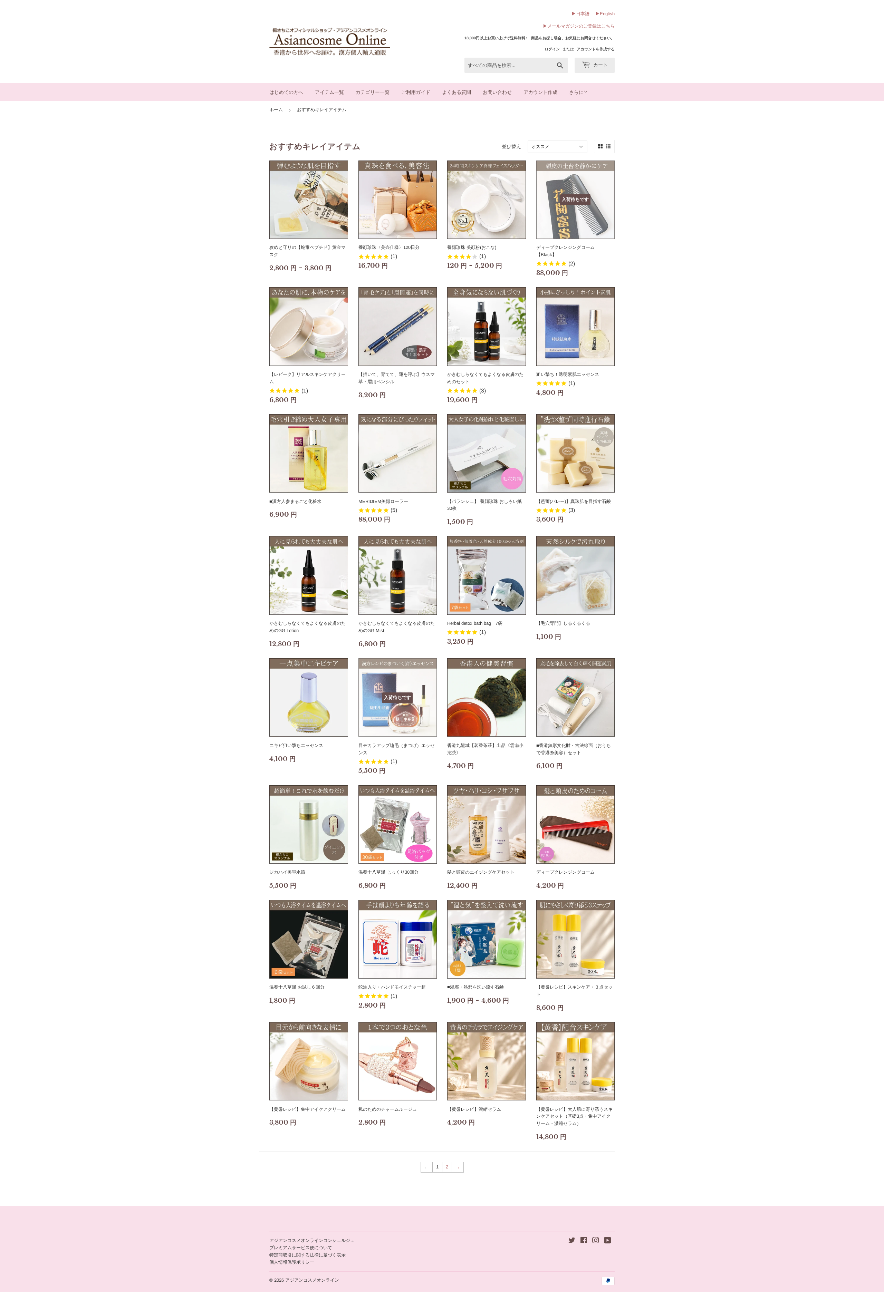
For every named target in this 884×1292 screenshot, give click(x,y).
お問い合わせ (497, 92)
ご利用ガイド (415, 92)
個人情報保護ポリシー (291, 1262)
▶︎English (605, 13)
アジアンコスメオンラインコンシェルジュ (312, 1240)
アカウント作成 (540, 92)
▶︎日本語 (580, 13)
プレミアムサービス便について (300, 1247)
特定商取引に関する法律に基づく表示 (307, 1254)
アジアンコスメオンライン (312, 1280)
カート (600, 65)
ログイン (552, 49)
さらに (576, 92)
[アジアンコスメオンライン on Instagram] (595, 1241)
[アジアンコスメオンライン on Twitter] (571, 1241)
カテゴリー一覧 (373, 92)
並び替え (511, 146)
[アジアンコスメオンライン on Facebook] (583, 1241)
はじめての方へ (286, 92)
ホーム (276, 109)
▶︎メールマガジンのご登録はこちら (579, 26)
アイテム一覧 (329, 92)
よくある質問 (456, 92)
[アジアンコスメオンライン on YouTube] (607, 1241)
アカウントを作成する (596, 49)
